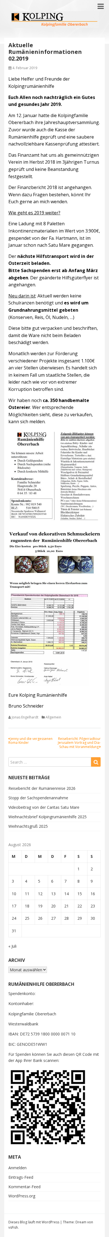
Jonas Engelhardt (25, 717)
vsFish (13, 1227)
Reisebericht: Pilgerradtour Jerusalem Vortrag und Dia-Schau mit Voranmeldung (79, 742)
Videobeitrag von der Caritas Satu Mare (43, 807)
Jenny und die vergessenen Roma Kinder (30, 740)
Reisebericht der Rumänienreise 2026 (41, 788)
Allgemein (53, 717)
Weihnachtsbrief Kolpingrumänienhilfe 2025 (47, 816)
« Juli (12, 946)
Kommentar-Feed (24, 1186)
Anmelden (17, 1167)
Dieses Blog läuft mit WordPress (33, 1222)
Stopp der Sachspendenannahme (38, 797)
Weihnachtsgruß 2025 (28, 826)
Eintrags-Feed (20, 1177)
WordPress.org (21, 1196)
